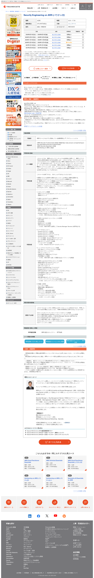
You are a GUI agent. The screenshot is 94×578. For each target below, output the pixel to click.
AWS (7, 529)
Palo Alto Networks (12, 552)
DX (24, 529)
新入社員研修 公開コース (13, 151)
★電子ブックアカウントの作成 (33, 126)
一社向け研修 (77, 529)
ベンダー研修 (12, 527)
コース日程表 (12, 132)
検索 (75, 4)
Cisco (8, 531)
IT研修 (27, 527)
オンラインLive (56, 34)
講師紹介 (67, 422)
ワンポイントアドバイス (46, 77)
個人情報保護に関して (38, 573)
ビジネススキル (50, 531)
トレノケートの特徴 (79, 557)
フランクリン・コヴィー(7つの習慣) (56, 545)
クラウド (26, 537)
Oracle (8, 550)
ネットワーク (28, 545)
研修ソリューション (79, 527)
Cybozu (8, 533)
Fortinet (8, 537)
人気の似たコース (70, 77)
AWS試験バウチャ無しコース (34, 341)
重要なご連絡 (57, 77)
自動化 (26, 564)
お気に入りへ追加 (42, 69)
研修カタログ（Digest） (80, 535)
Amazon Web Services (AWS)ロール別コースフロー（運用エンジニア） (46, 432)
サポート (64, 8)
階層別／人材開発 (50, 547)
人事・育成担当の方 (42, 8)
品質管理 (26, 558)
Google (8, 539)
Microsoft (9, 547)
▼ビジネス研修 (10, 268)
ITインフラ (27, 533)
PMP (47, 539)
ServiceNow (9, 558)
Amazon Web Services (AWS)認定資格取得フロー (40, 431)
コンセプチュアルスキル (52, 535)
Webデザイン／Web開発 (31, 560)
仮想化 (26, 539)
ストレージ (27, 543)
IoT (24, 566)
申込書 (10, 134)
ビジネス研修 (51, 527)
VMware (8, 564)
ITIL (46, 541)
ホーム (7, 11)
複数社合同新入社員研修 (13, 148)
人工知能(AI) (27, 554)
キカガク (9, 545)
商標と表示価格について (71, 573)
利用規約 (26, 573)
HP (7, 541)
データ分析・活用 (29, 550)
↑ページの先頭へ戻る (79, 130)
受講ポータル (59, 4)
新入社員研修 (9, 144)
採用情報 (67, 4)
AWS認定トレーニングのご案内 (55, 341)
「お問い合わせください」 (44, 55)
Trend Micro (9, 562)
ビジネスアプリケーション (32, 562)
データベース (28, 548)
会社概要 (76, 555)
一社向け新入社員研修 (13, 146)
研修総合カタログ (13, 136)
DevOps (26, 568)
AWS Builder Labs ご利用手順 (32, 113)
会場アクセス (50, 4)
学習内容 (36, 77)
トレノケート (72, 23)
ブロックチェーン (29, 552)
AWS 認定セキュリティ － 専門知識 (76, 341)
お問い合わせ (41, 4)
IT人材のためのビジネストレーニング (56, 529)
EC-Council (9, 535)
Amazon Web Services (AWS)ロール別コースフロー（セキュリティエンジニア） (48, 434)
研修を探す (30, 8)
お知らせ (73, 8)
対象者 (28, 77)
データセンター (28, 541)
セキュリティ (28, 535)
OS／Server (27, 547)
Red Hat (8, 554)
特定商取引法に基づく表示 (54, 573)
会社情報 (55, 8)
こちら (45, 60)
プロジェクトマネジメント (53, 537)
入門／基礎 (27, 531)
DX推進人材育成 (78, 531)
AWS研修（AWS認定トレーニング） (18, 11)
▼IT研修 (8, 207)
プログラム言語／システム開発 (33, 556)
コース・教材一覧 (10, 129)
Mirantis (8, 548)
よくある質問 (77, 545)
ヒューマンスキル (50, 533)
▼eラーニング (10, 300)
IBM (7, 543)
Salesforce (9, 556)
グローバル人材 (50, 543)
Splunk (8, 560)
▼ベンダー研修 (10, 154)
